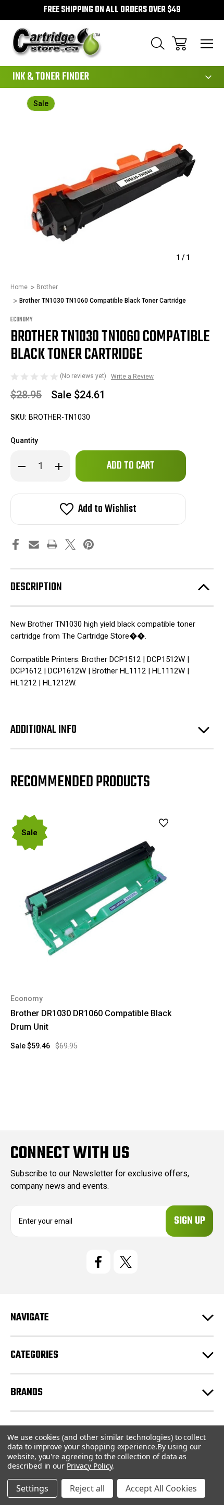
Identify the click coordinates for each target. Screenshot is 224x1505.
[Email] (34, 544)
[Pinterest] (88, 544)
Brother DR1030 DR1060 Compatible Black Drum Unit (90, 1020)
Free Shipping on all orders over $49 (112, 10)
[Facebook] (15, 544)
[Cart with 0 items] (179, 43)
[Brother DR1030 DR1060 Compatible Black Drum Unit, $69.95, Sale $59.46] (92, 895)
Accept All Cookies (161, 1488)
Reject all (87, 1488)
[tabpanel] (92, 936)
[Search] (158, 43)
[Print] (52, 544)
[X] (70, 544)
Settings (32, 1488)
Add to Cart (93, 963)
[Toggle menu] (207, 43)
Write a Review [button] (132, 376)
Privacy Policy (89, 1466)
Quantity (24, 440)
